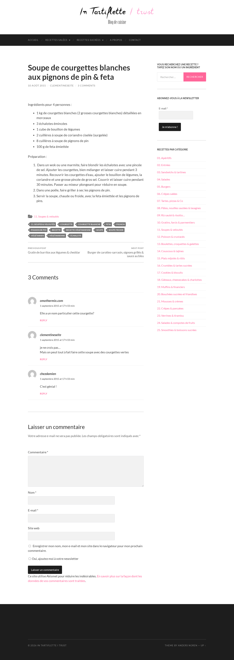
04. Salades (163, 179)
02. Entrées (163, 165)
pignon (120, 224)
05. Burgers (163, 186)
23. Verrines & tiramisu (170, 315)
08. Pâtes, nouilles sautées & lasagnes (179, 208)
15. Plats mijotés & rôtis (171, 258)
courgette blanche (89, 224)
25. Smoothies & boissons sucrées (176, 330)
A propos (116, 40)
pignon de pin (38, 230)
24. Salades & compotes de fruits (176, 322)
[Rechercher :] (170, 76)
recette (56, 230)
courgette (66, 224)
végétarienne (57, 235)
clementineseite (62, 85)
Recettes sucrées (89, 40)
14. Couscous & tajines (170, 251)
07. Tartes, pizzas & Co (170, 200)
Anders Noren (187, 645)
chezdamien (48, 374)
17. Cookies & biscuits (170, 272)
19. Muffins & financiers (171, 286)
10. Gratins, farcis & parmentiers (176, 222)
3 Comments (86, 85)
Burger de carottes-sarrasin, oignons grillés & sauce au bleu (116, 252)
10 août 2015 (37, 85)
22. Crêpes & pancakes (170, 308)
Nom (32, 492)
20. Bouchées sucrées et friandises (177, 294)
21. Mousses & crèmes (170, 301)
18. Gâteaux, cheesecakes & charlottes (179, 279)
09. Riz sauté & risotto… (171, 215)
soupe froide (116, 230)
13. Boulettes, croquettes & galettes (178, 243)
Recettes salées (56, 40)
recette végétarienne (78, 230)
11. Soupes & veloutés (46, 216)
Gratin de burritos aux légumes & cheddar (54, 250)
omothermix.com (51, 301)
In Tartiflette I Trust (52, 645)
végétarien (37, 235)
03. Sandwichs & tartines (171, 172)
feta (108, 224)
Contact (135, 40)
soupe (99, 230)
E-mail (33, 510)
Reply (43, 320)
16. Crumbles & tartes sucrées (174, 265)
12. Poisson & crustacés (171, 236)
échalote (75, 235)
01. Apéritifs (164, 158)
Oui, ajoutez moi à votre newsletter (54, 559)
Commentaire (38, 452)
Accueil (33, 40)
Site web (33, 528)
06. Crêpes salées (167, 193)
